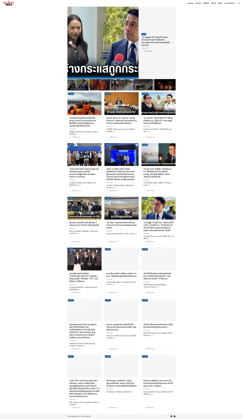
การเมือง (198, 3)
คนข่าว (144, 34)
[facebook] (171, 416)
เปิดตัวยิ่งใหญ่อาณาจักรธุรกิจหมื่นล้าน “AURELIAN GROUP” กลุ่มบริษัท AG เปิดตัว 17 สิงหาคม (157, 276)
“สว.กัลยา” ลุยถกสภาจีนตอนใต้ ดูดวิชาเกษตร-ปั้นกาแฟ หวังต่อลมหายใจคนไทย (121, 225)
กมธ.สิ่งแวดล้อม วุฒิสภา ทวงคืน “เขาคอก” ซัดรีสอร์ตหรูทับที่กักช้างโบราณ (121, 275)
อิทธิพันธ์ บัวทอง (148, 51)
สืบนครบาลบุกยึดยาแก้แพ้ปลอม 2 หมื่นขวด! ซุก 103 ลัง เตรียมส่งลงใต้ (84, 224)
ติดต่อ (220, 3)
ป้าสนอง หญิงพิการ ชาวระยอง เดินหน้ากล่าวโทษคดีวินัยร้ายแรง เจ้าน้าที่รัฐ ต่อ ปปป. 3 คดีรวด (158, 383)
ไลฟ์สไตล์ (206, 3)
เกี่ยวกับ (213, 3)
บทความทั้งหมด (229, 3)
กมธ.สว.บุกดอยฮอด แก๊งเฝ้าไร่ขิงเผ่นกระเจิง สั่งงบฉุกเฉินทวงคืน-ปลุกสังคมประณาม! (121, 327)
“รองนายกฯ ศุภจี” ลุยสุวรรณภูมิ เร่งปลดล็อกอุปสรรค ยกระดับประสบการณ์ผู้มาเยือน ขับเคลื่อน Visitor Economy (84, 173)
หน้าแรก (190, 3)
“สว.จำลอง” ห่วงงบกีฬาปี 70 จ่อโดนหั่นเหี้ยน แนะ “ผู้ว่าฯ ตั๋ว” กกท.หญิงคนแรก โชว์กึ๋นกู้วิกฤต (158, 121)
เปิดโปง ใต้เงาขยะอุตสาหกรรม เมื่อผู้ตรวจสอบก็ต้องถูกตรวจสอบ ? (158, 326)
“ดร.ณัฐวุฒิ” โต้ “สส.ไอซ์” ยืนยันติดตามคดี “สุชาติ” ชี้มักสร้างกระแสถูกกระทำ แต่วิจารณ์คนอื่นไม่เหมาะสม (155, 41)
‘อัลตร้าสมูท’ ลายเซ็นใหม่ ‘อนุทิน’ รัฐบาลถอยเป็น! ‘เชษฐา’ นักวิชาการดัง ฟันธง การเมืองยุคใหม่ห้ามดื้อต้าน (121, 383)
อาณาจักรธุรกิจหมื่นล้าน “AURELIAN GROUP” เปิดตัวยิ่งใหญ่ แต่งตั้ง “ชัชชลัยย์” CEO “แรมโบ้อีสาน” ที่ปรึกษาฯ (83, 277)
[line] (174, 416)
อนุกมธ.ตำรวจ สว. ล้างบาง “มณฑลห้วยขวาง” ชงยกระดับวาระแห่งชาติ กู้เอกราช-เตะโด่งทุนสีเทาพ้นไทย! (121, 121)
